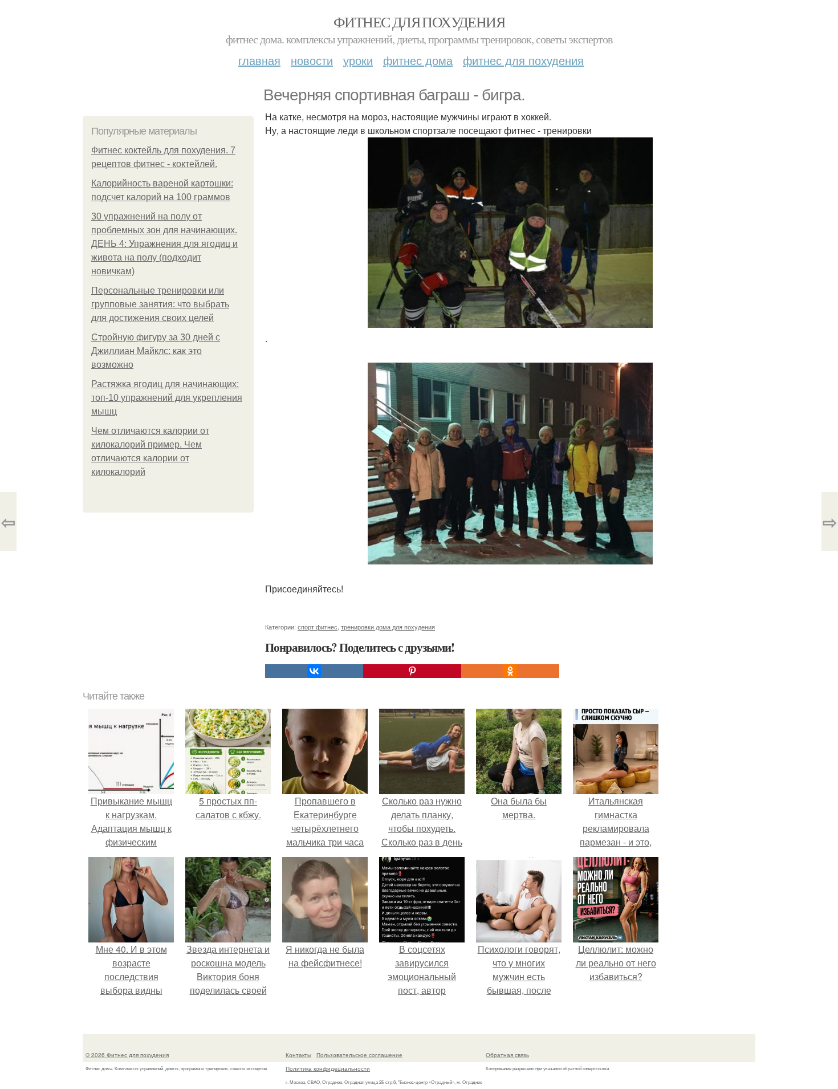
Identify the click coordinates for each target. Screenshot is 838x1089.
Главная (259, 60)
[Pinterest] (412, 671)
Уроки (358, 60)
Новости (312, 60)
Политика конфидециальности (328, 1068)
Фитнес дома (418, 60)
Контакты (298, 1055)
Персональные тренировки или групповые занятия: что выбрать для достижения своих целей (160, 304)
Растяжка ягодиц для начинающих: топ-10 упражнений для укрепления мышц (166, 397)
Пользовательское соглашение (359, 1055)
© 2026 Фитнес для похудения (127, 1055)
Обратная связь (507, 1055)
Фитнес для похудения (419, 21)
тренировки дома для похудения (388, 626)
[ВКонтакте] (314, 671)
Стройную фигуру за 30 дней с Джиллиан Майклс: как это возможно (155, 350)
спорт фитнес (317, 626)
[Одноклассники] (510, 671)
